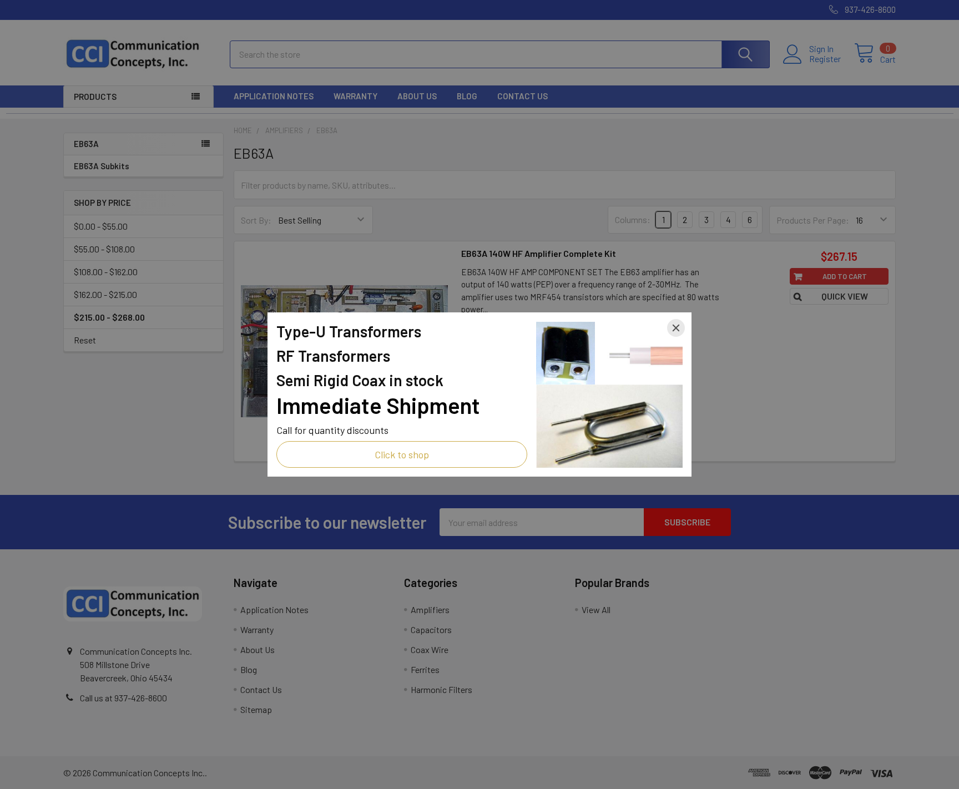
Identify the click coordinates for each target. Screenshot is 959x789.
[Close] (676, 328)
